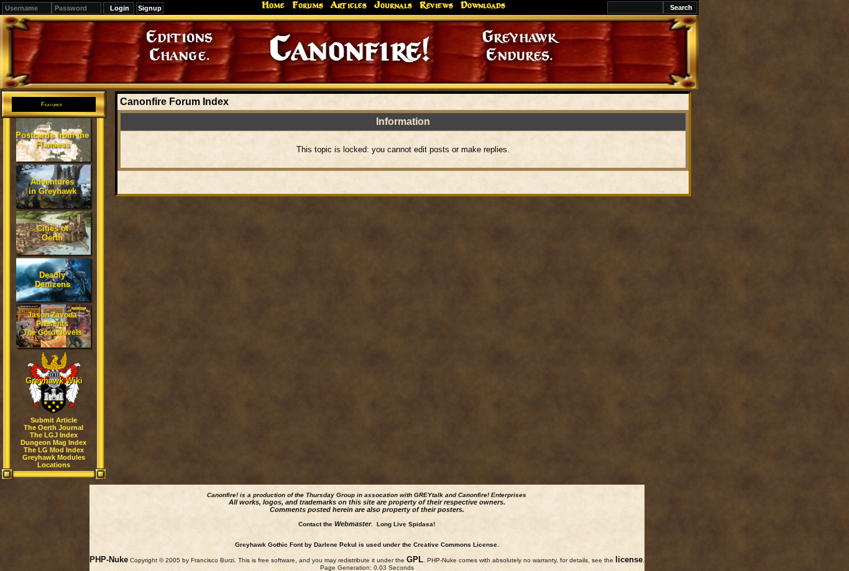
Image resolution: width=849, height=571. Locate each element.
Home (273, 5)
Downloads (483, 5)
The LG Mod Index (54, 450)
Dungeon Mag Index (53, 442)
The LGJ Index (54, 435)
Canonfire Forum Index (174, 101)
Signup (150, 8)
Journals (393, 5)
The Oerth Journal (53, 427)
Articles (349, 5)
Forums (307, 5)
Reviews (436, 5)
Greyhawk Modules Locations (53, 461)
